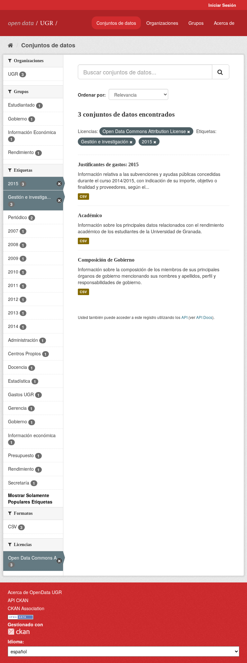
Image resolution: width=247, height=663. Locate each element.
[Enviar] (220, 71)
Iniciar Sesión (222, 5)
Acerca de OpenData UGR (35, 592)
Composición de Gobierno (106, 260)
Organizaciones (162, 23)
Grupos (196, 23)
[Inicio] (10, 45)
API (184, 317)
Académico (90, 215)
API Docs (204, 317)
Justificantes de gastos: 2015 (108, 164)
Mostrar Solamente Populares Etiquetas (30, 498)
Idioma (15, 641)
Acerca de (224, 23)
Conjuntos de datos (116, 23)
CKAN (19, 631)
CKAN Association (26, 608)
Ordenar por (91, 94)
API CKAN (18, 600)
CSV (83, 196)
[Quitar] (188, 131)
